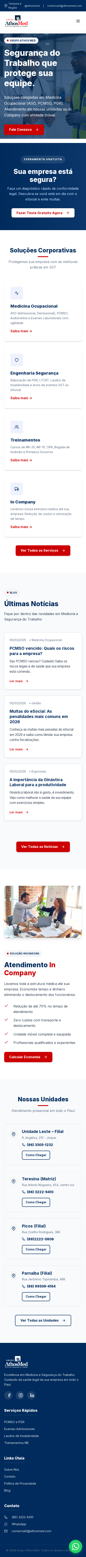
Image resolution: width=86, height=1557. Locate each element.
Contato (9, 1476)
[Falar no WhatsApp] (75, 1546)
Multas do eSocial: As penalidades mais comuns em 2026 (39, 716)
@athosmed (32, 5)
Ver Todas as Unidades (39, 1320)
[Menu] (77, 21)
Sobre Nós (11, 1469)
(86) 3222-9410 (22, 1517)
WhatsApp (19, 1524)
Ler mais (16, 681)
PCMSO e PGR (14, 1422)
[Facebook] (8, 1395)
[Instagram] (20, 1395)
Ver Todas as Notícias (39, 847)
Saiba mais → (21, 331)
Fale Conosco (20, 129)
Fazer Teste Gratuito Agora (39, 213)
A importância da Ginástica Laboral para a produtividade (38, 782)
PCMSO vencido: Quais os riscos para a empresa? (42, 651)
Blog (7, 1490)
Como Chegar (36, 1155)
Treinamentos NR (16, 1443)
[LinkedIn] (31, 1395)
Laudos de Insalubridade (21, 1436)
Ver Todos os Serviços (39, 550)
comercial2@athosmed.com (64, 5)
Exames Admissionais (19, 1429)
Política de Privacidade (20, 1483)
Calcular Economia (24, 1057)
